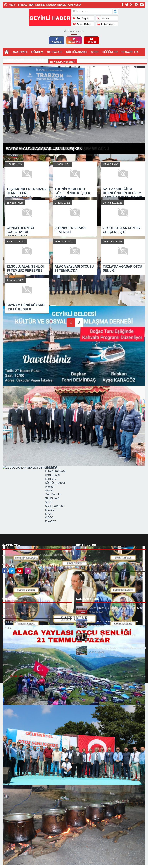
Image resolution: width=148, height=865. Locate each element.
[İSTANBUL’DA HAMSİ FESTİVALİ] (74, 426)
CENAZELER (129, 51)
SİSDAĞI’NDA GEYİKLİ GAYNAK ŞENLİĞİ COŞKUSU (117, 608)
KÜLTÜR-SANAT (76, 51)
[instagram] (136, 4)
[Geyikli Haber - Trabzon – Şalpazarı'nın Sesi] (50, 17)
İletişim (105, 18)
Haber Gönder (11, 615)
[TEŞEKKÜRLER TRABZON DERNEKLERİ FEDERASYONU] (74, 106)
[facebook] (122, 4)
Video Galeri (83, 24)
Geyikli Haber (17, 676)
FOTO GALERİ (37, 59)
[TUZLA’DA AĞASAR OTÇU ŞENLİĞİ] (74, 745)
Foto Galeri (107, 24)
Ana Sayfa (82, 18)
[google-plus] (132, 4)
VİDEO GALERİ (14, 59)
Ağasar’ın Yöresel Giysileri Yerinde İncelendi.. (113, 635)
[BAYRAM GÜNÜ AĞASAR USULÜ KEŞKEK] (74, 825)
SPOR (94, 51)
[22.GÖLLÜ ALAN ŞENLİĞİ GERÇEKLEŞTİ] (74, 506)
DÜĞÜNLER (110, 51)
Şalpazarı (83, 568)
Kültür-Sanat (85, 581)
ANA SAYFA (19, 51)
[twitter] (127, 4)
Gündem (82, 562)
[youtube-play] (142, 4)
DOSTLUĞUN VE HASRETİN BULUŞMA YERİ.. (114, 621)
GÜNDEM (37, 51)
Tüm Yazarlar (11, 621)
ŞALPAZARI (54, 51)
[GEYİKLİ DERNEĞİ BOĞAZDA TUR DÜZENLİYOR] (74, 346)
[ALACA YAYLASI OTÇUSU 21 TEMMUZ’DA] (74, 665)
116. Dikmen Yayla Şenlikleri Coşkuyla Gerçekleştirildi (117, 648)
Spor (80, 574)
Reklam (8, 628)
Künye (7, 608)
